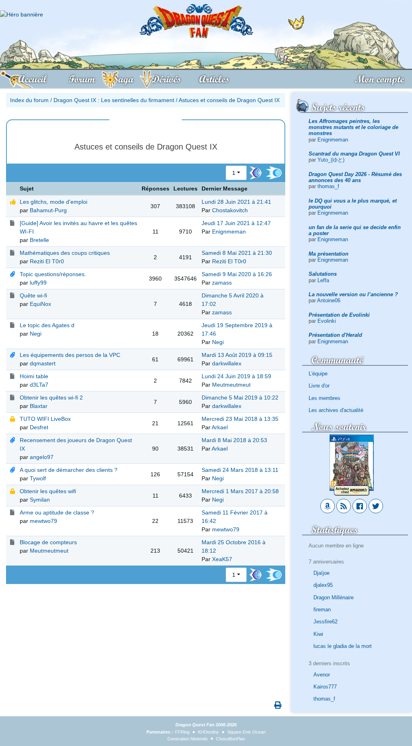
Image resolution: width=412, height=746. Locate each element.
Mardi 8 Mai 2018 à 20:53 (234, 440)
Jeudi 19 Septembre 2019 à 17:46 (237, 329)
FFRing (182, 732)
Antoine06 (328, 300)
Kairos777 (325, 687)
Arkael (220, 427)
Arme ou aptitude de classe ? (57, 512)
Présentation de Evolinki (339, 315)
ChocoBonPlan (230, 738)
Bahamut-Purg (48, 210)
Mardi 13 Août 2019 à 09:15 (237, 355)
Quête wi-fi (33, 295)
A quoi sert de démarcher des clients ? (68, 470)
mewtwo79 (43, 521)
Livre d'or (319, 386)
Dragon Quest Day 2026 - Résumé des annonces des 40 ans (355, 177)
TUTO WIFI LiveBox (45, 419)
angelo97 (42, 457)
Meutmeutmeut (231, 384)
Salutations (323, 274)
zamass (222, 282)
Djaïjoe (321, 573)
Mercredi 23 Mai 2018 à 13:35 (240, 419)
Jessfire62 (325, 622)
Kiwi (318, 634)
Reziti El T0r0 (47, 261)
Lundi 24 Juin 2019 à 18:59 (236, 376)
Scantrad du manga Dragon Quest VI (354, 154)
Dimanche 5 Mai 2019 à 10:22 (240, 397)
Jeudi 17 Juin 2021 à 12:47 (236, 223)
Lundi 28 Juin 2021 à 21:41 (236, 202)
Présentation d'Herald (335, 335)
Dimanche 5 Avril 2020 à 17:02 (233, 299)
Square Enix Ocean (246, 732)
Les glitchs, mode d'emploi (53, 202)
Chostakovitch (230, 210)
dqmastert (43, 363)
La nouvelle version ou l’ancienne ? (353, 294)
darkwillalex (226, 363)
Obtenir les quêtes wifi (48, 491)
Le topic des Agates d (47, 325)
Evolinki (326, 321)
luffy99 (38, 282)
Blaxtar (38, 406)
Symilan (40, 499)
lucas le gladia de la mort (342, 646)
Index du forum (29, 100)
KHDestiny (208, 732)
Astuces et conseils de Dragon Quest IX (229, 100)
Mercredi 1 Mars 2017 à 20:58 (240, 491)
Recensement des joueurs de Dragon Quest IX (76, 444)
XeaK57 (222, 559)
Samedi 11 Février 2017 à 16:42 (235, 516)
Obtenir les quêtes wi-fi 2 (51, 397)
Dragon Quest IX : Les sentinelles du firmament (114, 100)
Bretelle (39, 240)
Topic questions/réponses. (53, 274)
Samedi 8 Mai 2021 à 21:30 (237, 253)
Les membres (324, 398)
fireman (322, 610)
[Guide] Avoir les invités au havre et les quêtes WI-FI (78, 227)
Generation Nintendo (187, 738)
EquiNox (40, 304)
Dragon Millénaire (333, 597)
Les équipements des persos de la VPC (70, 355)
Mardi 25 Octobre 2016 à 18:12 (234, 546)
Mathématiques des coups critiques (65, 253)
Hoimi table (34, 376)
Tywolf (38, 478)
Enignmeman (332, 140)
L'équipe (318, 374)
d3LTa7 (39, 384)
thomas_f (328, 186)
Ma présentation (328, 254)
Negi (35, 333)
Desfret (39, 427)
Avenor (321, 675)
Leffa (323, 280)
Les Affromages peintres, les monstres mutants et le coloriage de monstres (353, 127)
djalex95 (323, 585)
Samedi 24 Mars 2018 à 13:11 (240, 470)
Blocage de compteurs (48, 542)
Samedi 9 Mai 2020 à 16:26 (237, 274)
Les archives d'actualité (336, 410)
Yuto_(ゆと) (330, 160)
